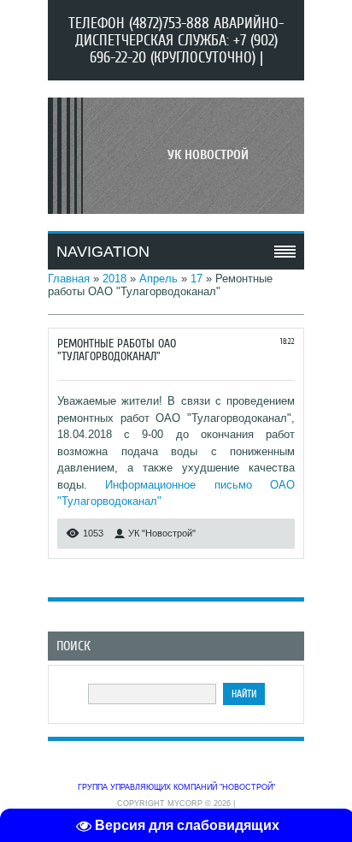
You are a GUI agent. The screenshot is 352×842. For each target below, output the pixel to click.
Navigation (103, 251)
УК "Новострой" (162, 533)
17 (196, 278)
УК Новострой (208, 155)
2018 (114, 278)
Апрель (158, 278)
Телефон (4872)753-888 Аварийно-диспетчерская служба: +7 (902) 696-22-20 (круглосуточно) (176, 40)
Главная (69, 278)
